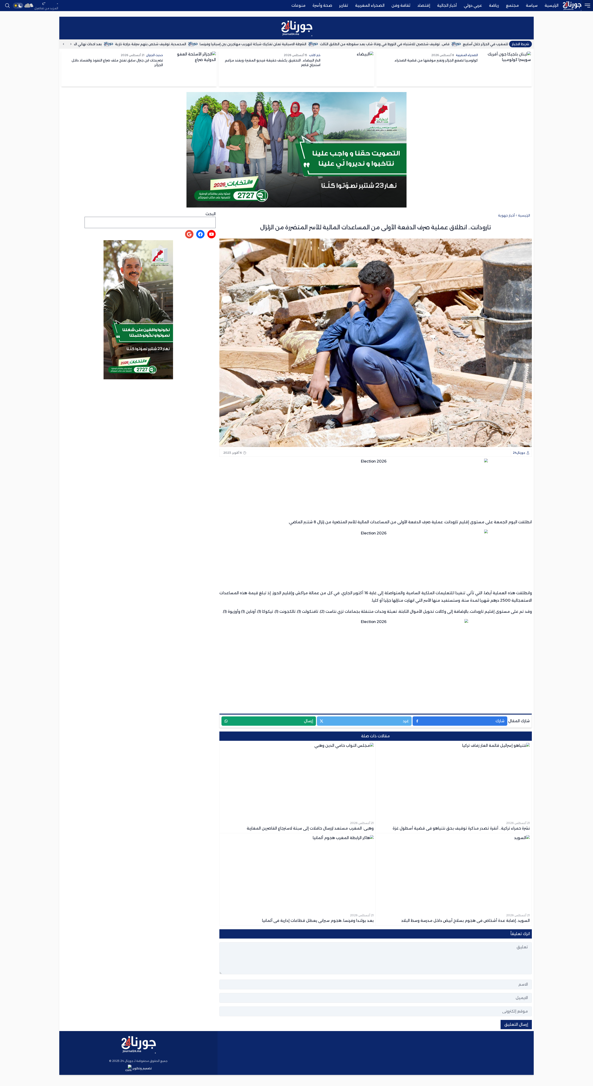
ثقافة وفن (400, 5)
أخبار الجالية (447, 5)
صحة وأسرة (322, 5)
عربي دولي (473, 5)
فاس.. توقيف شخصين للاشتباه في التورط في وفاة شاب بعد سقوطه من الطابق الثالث (429, 44)
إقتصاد (423, 5)
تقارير (343, 5)
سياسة (532, 5)
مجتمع (512, 5)
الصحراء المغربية (370, 5)
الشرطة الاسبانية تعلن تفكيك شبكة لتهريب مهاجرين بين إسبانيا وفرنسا (297, 44)
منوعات (298, 5)
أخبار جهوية (506, 215)
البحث (210, 214)
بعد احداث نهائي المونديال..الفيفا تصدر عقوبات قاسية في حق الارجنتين (93, 44)
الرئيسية (551, 5)
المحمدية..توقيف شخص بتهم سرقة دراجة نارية (194, 44)
